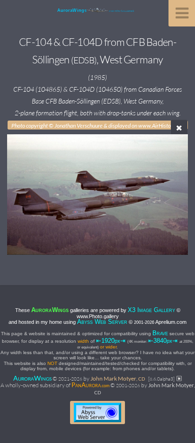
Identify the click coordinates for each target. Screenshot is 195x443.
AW (32, 378)
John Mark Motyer (117, 378)
